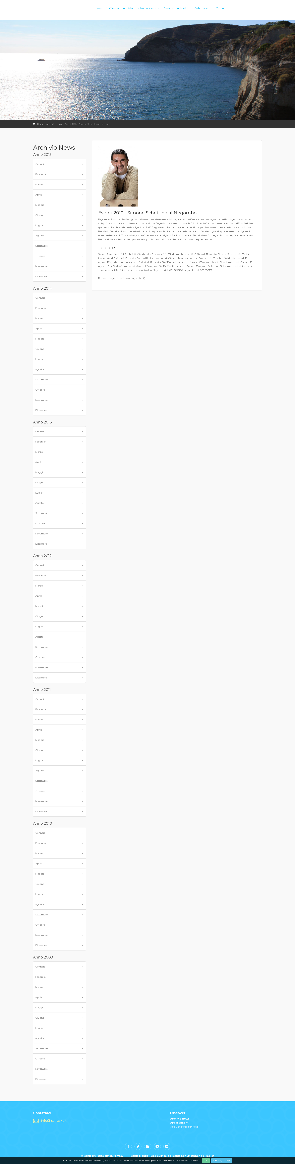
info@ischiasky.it (54, 1121)
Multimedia (201, 8)
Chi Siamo (112, 8)
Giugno (39, 215)
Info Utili (128, 8)
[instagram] (147, 1146)
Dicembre (41, 276)
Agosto (39, 235)
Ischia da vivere (147, 8)
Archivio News (54, 124)
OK (206, 1160)
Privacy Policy (221, 1160)
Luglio (39, 225)
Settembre (41, 245)
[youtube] (157, 1146)
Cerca (220, 8)
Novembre (41, 266)
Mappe (168, 8)
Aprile (38, 194)
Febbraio (40, 174)
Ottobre (40, 255)
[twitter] (137, 1146)
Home (98, 8)
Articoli (181, 8)
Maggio (39, 204)
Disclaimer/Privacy (110, 1155)
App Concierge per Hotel (184, 1126)
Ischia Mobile (139, 1155)
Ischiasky (41, 12)
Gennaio (40, 163)
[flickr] (166, 1146)
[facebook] (128, 1146)
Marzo (39, 184)
